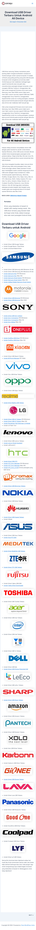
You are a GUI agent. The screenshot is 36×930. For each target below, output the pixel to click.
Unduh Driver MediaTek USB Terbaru (14, 551)
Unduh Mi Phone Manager (11, 358)
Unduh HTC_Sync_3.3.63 (11, 467)
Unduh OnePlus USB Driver (12, 338)
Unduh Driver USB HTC (10, 461)
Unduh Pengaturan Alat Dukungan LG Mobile (17, 423)
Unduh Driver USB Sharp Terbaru (13, 700)
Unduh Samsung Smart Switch (13, 278)
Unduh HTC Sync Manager (12, 463)
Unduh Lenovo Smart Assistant (13, 443)
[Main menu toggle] (32, 3)
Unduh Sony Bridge (9, 322)
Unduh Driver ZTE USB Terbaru (13, 567)
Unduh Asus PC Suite (10, 537)
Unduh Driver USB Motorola (12, 298)
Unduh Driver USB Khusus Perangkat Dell (16, 669)
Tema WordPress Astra (28, 925)
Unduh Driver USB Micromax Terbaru (14, 486)
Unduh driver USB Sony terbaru (13, 316)
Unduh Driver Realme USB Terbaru (14, 403)
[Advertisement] (18, 52)
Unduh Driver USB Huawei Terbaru (14, 517)
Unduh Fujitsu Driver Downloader (13, 585)
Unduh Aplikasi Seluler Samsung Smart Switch (17, 282)
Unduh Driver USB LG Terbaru (12, 419)
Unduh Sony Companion (11, 318)
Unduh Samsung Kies (10, 273)
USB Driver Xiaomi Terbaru (18, 195)
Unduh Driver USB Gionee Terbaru (14, 779)
